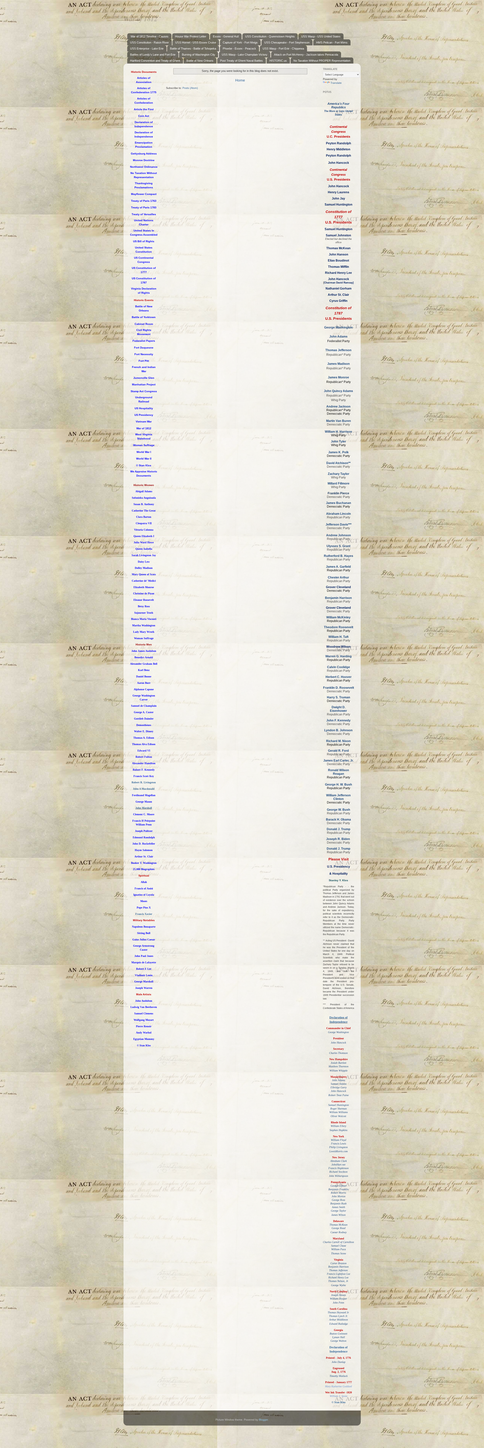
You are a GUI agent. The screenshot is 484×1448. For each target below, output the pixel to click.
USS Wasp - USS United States (321, 36)
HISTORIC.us (278, 60)
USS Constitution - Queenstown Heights (270, 36)
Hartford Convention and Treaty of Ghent (155, 60)
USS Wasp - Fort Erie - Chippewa (283, 48)
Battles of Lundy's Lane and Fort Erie (152, 54)
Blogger (263, 1419)
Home (240, 80)
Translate (336, 83)
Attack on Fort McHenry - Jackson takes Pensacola (306, 54)
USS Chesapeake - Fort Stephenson (286, 42)
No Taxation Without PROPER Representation (321, 60)
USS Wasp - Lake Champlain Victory (244, 54)
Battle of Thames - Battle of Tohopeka (193, 48)
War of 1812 (140, 18)
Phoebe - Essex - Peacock (239, 48)
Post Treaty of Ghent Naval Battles (241, 60)
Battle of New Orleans (199, 60)
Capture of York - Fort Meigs (240, 42)
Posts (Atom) (190, 88)
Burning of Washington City (198, 54)
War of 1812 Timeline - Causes (149, 36)
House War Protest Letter (190, 36)
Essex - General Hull (226, 36)
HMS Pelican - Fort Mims (331, 42)
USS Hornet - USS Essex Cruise (195, 42)
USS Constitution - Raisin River (149, 42)
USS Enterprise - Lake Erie (147, 48)
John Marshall (143, 808)
